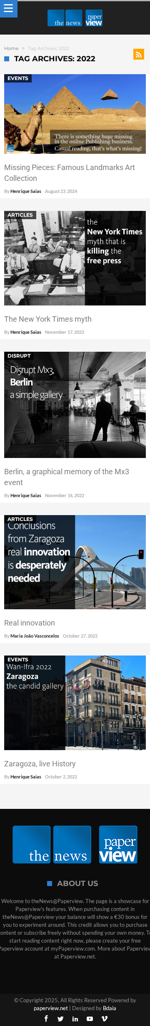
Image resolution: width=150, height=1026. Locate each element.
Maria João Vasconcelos (34, 635)
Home (11, 48)
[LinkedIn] (75, 1019)
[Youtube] (89, 1019)
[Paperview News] (75, 9)
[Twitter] (60, 1019)
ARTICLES (20, 215)
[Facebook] (45, 1019)
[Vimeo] (104, 1019)
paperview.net (51, 1008)
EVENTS (18, 78)
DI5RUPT (19, 356)
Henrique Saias (25, 191)
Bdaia (109, 1008)
